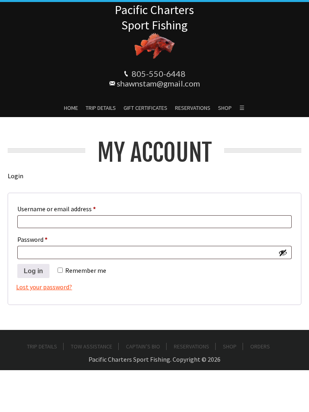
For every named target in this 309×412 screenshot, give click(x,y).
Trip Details (101, 107)
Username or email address (68, 208)
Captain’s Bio (143, 346)
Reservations (192, 107)
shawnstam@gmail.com (158, 83)
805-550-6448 (158, 73)
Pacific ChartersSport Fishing (154, 17)
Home (71, 107)
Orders (260, 346)
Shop (225, 107)
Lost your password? (44, 287)
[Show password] (282, 252)
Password (44, 239)
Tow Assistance (91, 346)
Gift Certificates (145, 107)
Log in (33, 271)
